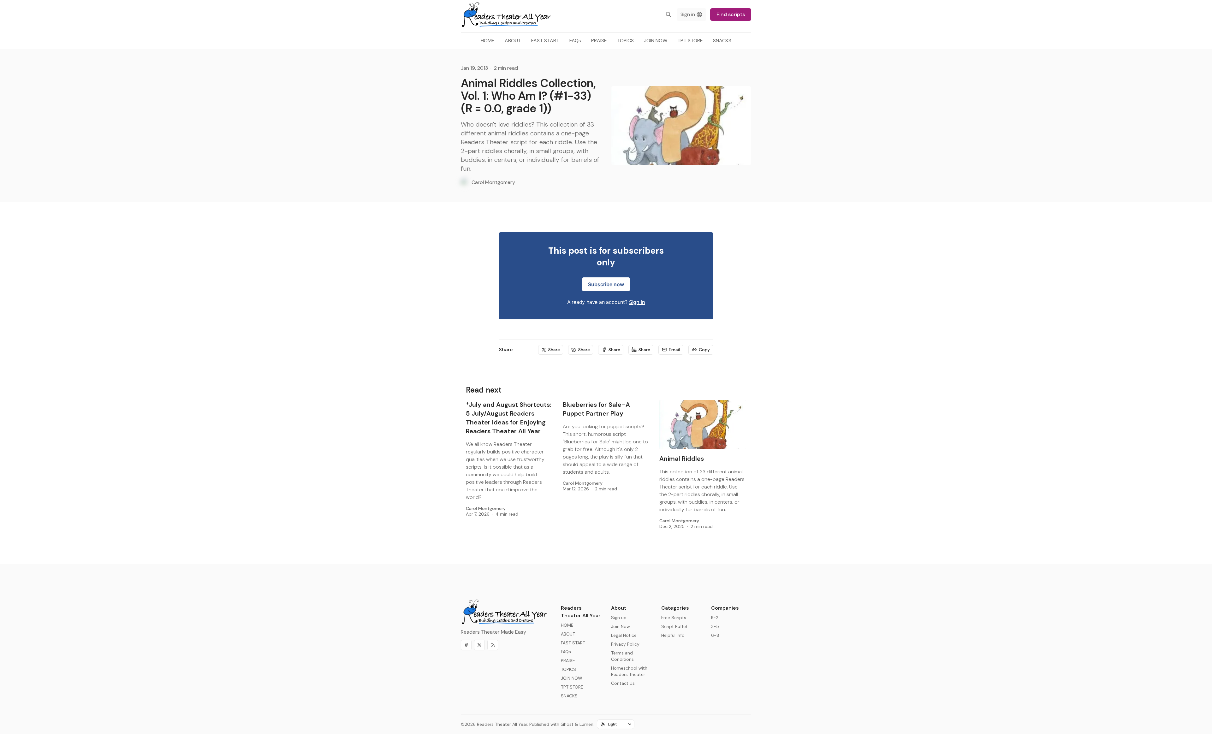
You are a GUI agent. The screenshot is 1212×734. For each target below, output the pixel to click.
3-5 (715, 626)
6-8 (715, 635)
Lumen (586, 724)
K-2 (714, 617)
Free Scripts (673, 617)
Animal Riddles (681, 458)
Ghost (567, 724)
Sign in (637, 302)
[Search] (668, 14)
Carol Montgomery (486, 508)
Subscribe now (606, 284)
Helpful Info (673, 635)
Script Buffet (674, 626)
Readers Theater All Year (502, 724)
